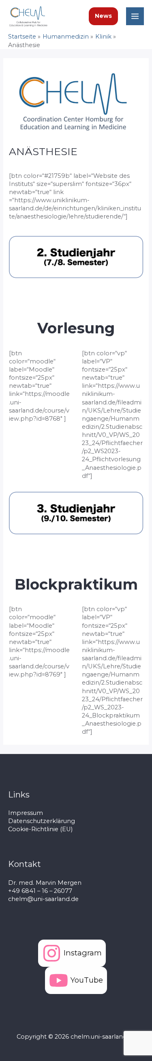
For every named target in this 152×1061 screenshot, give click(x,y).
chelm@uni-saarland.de (43, 899)
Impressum (25, 813)
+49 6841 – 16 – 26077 (40, 891)
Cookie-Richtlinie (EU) (40, 829)
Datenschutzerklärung (41, 821)
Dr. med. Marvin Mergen (44, 882)
